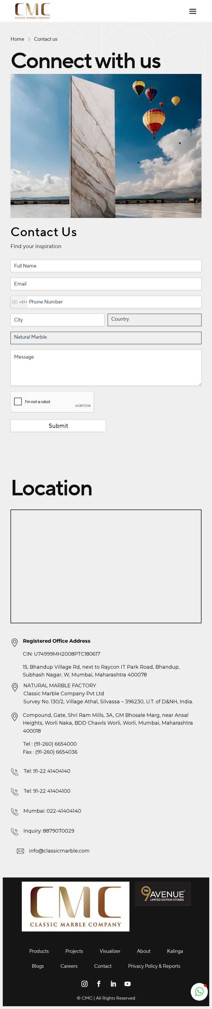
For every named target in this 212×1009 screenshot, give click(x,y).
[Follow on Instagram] (84, 984)
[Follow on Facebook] (99, 984)
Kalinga (175, 951)
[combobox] (19, 302)
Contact (103, 966)
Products (39, 951)
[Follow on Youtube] (127, 984)
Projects (74, 951)
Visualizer (110, 951)
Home (17, 39)
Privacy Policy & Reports (154, 966)
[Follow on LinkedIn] (113, 984)
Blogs (38, 966)
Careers (69, 966)
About (143, 951)
